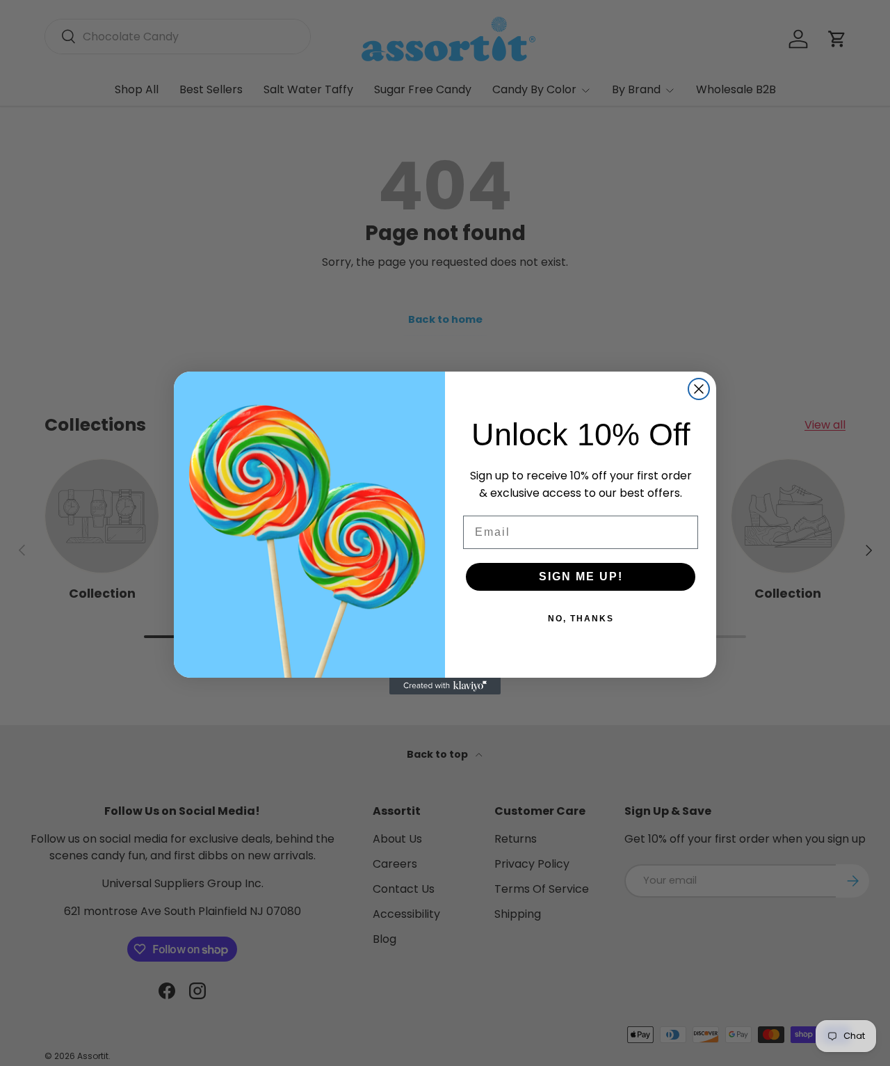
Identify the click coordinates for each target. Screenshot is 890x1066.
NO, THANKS (581, 618)
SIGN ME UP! (581, 576)
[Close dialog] (698, 389)
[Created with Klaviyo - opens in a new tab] (445, 686)
